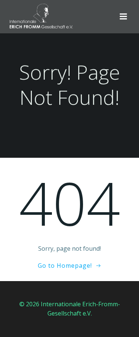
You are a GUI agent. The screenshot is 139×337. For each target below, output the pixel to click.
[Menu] (123, 16)
